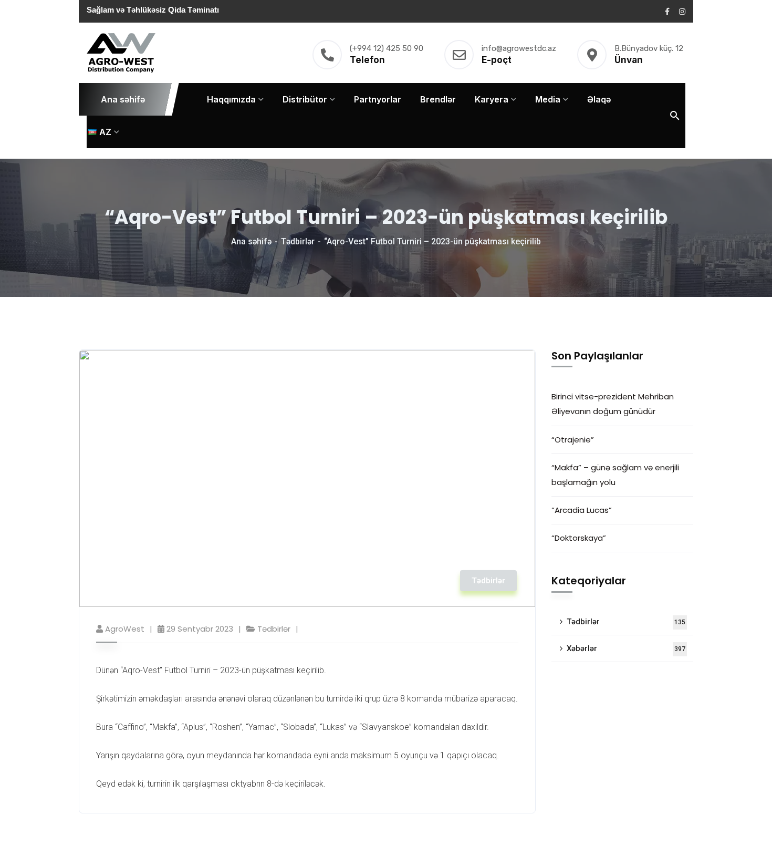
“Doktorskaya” (578, 537)
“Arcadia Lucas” (583, 510)
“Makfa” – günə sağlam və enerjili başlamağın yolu (615, 475)
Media (547, 99)
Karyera (491, 99)
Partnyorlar (377, 99)
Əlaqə (599, 99)
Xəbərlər (626, 648)
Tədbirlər (298, 241)
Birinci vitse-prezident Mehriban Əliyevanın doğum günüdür (612, 404)
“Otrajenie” (572, 439)
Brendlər (438, 99)
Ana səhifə (123, 99)
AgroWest (124, 628)
